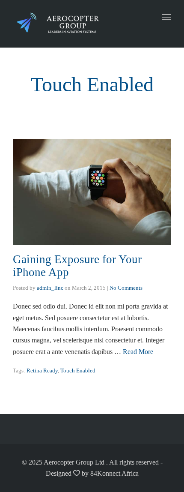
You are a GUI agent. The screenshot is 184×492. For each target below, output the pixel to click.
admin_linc (50, 288)
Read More (138, 351)
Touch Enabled (77, 370)
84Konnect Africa (114, 473)
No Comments (126, 288)
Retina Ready (42, 370)
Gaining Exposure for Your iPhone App (77, 266)
